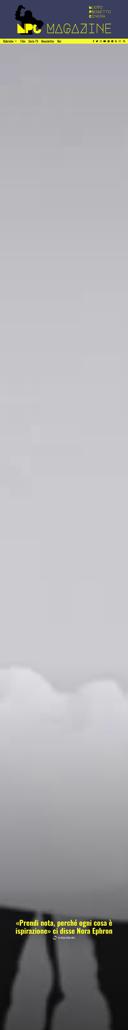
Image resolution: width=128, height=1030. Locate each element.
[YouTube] (104, 41)
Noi (59, 41)
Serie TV (33, 41)
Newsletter (47, 41)
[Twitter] (97, 41)
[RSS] (116, 41)
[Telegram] (112, 41)
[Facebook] (93, 41)
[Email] (120, 41)
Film (22, 41)
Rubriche (8, 41)
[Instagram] (100, 41)
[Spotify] (108, 41)
